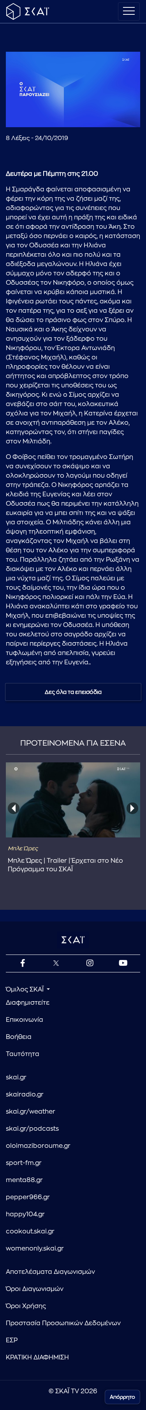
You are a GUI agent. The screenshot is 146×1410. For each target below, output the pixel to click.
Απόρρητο (122, 1396)
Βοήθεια (19, 1037)
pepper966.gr (28, 1197)
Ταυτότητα (22, 1054)
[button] (18, 115)
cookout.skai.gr (30, 1231)
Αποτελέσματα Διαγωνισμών (50, 1272)
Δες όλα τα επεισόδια (73, 692)
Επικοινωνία (24, 1020)
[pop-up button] (115, 115)
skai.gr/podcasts (32, 1129)
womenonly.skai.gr (35, 1248)
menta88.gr (24, 1180)
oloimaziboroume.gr (38, 1146)
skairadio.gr (25, 1094)
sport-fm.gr (24, 1163)
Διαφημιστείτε (27, 1003)
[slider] (73, 102)
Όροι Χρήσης (26, 1306)
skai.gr (16, 1077)
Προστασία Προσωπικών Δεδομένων (63, 1323)
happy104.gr (25, 1214)
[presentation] (13, 808)
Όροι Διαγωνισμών (34, 1289)
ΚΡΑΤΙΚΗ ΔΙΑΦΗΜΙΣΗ (37, 1357)
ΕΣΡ (12, 1340)
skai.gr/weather (30, 1112)
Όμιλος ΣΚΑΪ (25, 989)
